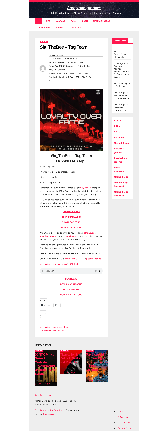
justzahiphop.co (93, 258)
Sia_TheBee (85, 188)
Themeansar (48, 414)
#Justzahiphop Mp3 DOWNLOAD (64, 77)
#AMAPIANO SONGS (58, 66)
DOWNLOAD (71, 279)
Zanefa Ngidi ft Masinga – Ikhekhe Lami (121, 107)
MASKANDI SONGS (101, 21)
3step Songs (44, 27)
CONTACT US (75, 27)
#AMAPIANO (71, 58)
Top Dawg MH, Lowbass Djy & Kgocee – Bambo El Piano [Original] (97, 362)
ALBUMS (59, 27)
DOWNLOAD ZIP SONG (71, 284)
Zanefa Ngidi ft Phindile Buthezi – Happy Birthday (122, 95)
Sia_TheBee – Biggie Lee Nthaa (54, 327)
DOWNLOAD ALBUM (71, 227)
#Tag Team (54, 81)
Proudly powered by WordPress (50, 410)
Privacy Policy (124, 428)
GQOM (85, 21)
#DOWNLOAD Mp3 (58, 69)
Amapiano (119, 137)
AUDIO (74, 21)
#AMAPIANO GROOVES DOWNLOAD (66, 62)
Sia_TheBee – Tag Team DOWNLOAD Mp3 (59, 264)
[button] (131, 24)
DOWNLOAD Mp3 (71, 211)
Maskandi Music (122, 177)
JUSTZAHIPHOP (58, 55)
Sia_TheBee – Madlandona (52, 330)
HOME (47, 21)
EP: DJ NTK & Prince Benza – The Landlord (121, 54)
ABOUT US (123, 417)
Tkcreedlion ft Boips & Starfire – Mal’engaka (70, 358)
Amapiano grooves (84, 7)
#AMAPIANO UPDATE (79, 66)
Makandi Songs (121, 143)
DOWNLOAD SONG (71, 222)
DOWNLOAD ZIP (71, 289)
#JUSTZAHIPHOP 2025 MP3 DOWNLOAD (68, 73)
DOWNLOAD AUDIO (71, 217)
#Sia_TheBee (86, 77)
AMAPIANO (60, 21)
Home (121, 411)
